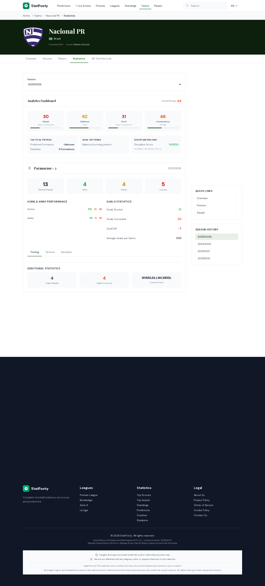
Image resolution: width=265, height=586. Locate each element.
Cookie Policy (201, 510)
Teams (145, 5)
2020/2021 (204, 258)
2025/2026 (205, 236)
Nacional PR (52, 15)
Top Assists (143, 500)
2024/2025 (204, 244)
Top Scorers (144, 495)
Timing (34, 252)
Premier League (89, 495)
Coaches (142, 515)
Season (31, 79)
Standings (130, 5)
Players (158, 5)
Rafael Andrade (81, 44)
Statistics (79, 58)
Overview (31, 58)
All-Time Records (101, 58)
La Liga (84, 510)
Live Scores (84, 5)
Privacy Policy (202, 500)
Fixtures (100, 5)
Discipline (66, 252)
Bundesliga (86, 500)
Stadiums (142, 520)
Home (26, 15)
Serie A (84, 505)
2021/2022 (204, 251)
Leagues (115, 5)
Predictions (63, 5)
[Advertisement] (217, 127)
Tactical (49, 252)
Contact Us (200, 515)
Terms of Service (203, 505)
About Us (199, 495)
